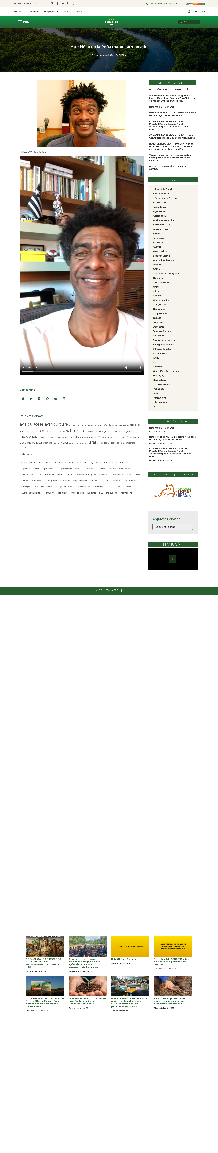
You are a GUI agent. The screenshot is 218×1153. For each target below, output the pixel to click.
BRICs (69, 475)
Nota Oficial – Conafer (161, 106)
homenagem (101, 431)
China (128, 475)
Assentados (124, 468)
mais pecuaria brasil (64, 437)
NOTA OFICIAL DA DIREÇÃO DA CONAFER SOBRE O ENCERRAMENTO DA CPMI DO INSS (43, 963)
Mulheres (113, 437)
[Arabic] (203, 3)
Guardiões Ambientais (31, 493)
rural (91, 442)
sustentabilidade (133, 443)
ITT (137, 493)
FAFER (110, 487)
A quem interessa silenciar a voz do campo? (169, 167)
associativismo (28, 475)
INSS (66, 11)
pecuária (25, 442)
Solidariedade (115, 443)
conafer (46, 430)
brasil (28, 431)
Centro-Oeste (116, 475)
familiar (78, 430)
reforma (82, 443)
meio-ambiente (89, 437)
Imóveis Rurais (77, 493)
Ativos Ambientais (46, 475)
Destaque (116, 481)
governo (90, 431)
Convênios (33, 11)
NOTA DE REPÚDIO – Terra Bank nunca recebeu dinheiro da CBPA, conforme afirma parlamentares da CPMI (171, 146)
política (37, 442)
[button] (23, 398)
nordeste (121, 437)
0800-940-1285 (170, 4)
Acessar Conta (198, 11)
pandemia (134, 437)
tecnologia (24, 447)
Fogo (119, 487)
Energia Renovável (63, 487)
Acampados (82, 462)
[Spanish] (195, 3)
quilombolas (73, 443)
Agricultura (125, 462)
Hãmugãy (49, 493)
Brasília (60, 475)
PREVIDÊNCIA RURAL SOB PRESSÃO (169, 89)
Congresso (52, 481)
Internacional (126, 493)
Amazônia (124, 425)
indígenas (28, 436)
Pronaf (64, 442)
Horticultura (62, 493)
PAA (127, 437)
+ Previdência (45, 462)
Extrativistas (98, 487)
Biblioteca (17, 11)
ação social (135, 425)
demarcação (60, 431)
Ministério (103, 437)
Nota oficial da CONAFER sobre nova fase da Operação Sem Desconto (172, 114)
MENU (26, 22)
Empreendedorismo (43, 487)
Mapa (78, 437)
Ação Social (96, 462)
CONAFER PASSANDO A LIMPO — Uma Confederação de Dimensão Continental (172, 136)
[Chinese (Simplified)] (199, 3)
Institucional (111, 493)
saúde (104, 443)
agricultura (56, 424)
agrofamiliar (106, 425)
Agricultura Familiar (30, 468)
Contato (78, 11)
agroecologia (94, 425)
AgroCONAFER (49, 468)
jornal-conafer (47, 437)
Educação (25, 487)
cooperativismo (80, 481)
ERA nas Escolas (83, 487)
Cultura (93, 481)
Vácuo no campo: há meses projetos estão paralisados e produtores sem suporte (170, 158)
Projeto (56, 443)
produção (47, 443)
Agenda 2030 (110, 462)
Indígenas (91, 493)
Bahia (22, 431)
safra (99, 443)
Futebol (128, 487)
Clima (137, 475)
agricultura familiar (78, 425)
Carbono (103, 475)
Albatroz (79, 468)
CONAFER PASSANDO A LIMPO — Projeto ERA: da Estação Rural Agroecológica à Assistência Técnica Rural (170, 125)
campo (34, 431)
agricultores (32, 424)
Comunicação (37, 481)
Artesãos (102, 468)
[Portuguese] (187, 3)
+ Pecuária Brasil (28, 462)
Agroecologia (65, 468)
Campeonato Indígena (85, 475)
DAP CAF (104, 481)
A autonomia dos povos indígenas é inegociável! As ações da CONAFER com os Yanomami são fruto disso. (172, 98)
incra (111, 431)
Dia (67, 431)
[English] (191, 3)
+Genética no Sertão (64, 462)
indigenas (118, 431)
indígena (126, 431)
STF (124, 443)
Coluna (24, 481)
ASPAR (113, 468)
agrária (115, 425)
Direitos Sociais (130, 481)
